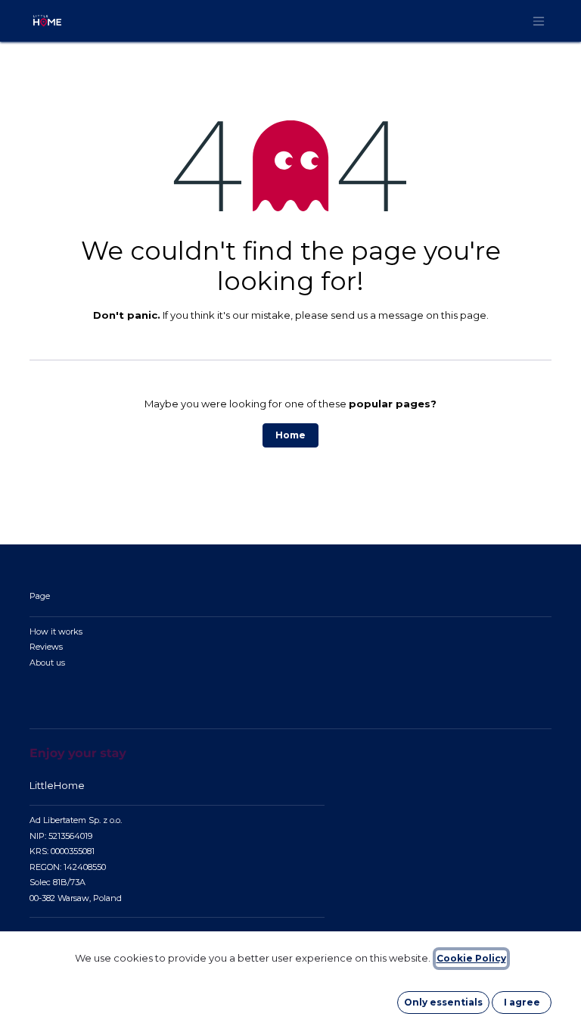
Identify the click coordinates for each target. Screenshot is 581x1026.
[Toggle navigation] (538, 21)
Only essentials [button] (443, 1002)
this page (463, 315)
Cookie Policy (471, 958)
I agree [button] (522, 1002)
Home (290, 435)
